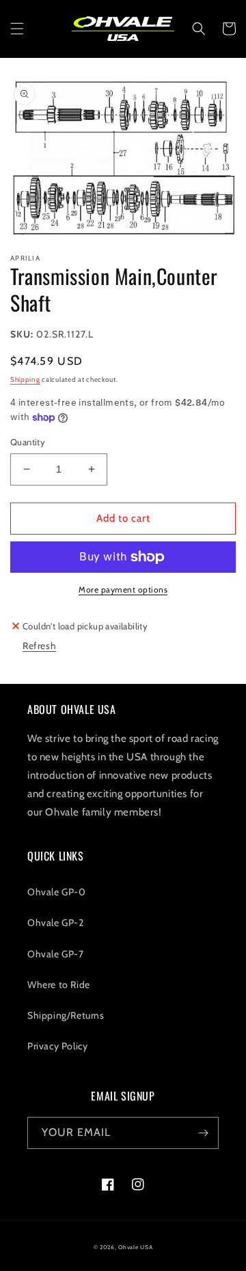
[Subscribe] (203, 1133)
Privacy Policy (57, 1046)
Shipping (25, 379)
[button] (17, 29)
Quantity (27, 441)
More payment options (123, 589)
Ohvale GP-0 (56, 892)
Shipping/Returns (66, 1015)
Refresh (39, 646)
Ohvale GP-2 (55, 922)
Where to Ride (58, 984)
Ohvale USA (135, 1247)
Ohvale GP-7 (55, 954)
